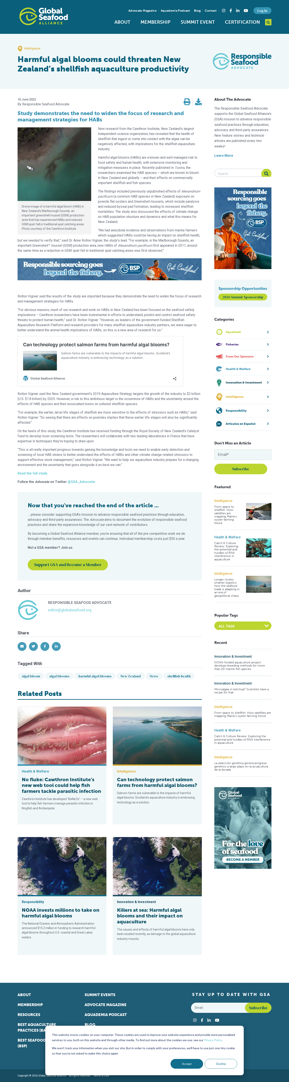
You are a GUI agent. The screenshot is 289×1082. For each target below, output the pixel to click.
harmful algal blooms (94, 676)
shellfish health (179, 676)
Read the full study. (33, 473)
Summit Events (100, 995)
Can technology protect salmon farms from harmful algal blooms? (157, 782)
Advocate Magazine (142, 10)
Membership (155, 22)
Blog (197, 10)
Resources (29, 1014)
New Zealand (131, 676)
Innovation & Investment (233, 656)
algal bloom (31, 676)
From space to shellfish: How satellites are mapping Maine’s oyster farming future (225, 515)
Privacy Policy (213, 1040)
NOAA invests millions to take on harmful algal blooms (60, 913)
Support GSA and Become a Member (68, 565)
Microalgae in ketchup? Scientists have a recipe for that (241, 691)
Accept (187, 1064)
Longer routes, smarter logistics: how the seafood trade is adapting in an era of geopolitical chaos (226, 587)
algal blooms (59, 676)
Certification (242, 22)
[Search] (266, 174)
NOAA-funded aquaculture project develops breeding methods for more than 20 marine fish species (239, 666)
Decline (221, 1064)
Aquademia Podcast (175, 10)
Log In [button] (262, 10)
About (122, 22)
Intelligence (223, 501)
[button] (187, 102)
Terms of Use (101, 1075)
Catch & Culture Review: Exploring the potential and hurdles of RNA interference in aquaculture (226, 551)
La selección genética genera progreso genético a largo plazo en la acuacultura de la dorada (241, 766)
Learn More (223, 156)
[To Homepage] (44, 16)
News (154, 676)
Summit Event (198, 22)
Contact (210, 10)
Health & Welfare (227, 537)
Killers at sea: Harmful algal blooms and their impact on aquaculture (150, 916)
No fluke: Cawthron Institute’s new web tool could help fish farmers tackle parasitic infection (61, 785)
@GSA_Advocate (81, 482)
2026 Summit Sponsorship (243, 297)
